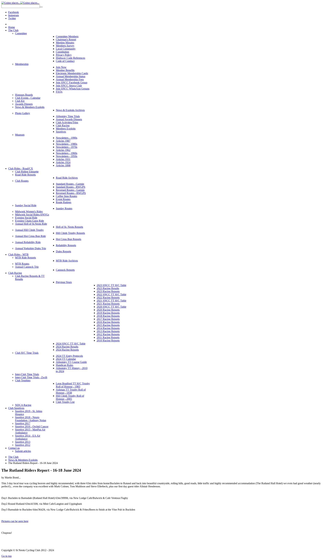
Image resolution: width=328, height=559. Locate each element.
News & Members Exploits (23, 459)
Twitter (12, 18)
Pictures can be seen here (14, 521)
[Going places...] (20, 2)
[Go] (41, 7)
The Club (13, 456)
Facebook (13, 12)
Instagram (13, 15)
